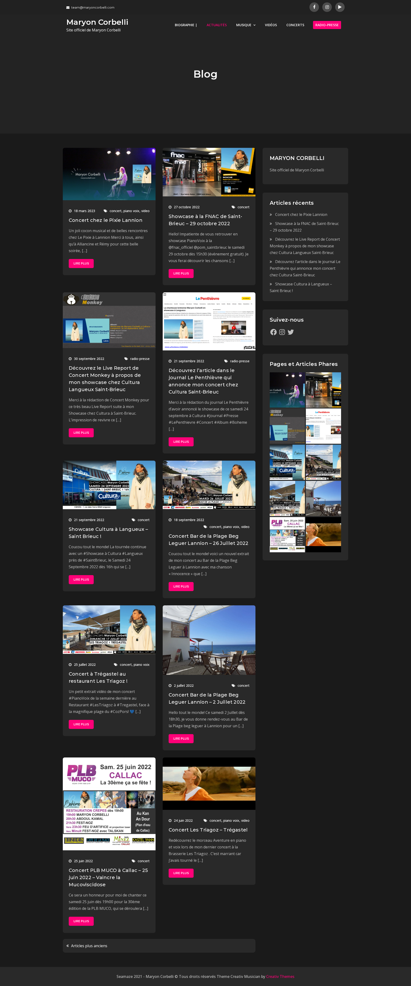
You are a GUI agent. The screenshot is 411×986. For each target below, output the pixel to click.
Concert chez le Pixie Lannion (105, 220)
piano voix (131, 211)
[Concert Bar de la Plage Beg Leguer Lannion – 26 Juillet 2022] (323, 462)
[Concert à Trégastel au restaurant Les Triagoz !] (287, 498)
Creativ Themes (280, 976)
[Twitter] (290, 332)
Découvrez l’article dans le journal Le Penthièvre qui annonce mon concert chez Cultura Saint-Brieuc (305, 268)
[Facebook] (273, 332)
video (145, 211)
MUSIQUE (243, 25)
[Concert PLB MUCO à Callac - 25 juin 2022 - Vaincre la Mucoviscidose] (287, 534)
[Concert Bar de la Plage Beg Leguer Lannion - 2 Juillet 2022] (323, 498)
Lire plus (81, 263)
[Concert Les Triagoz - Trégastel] (323, 534)
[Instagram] (282, 332)
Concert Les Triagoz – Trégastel (208, 830)
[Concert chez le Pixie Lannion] (287, 390)
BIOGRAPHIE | (186, 25)
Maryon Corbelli (97, 22)
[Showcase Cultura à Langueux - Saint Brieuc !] (287, 462)
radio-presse (140, 358)
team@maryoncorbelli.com (92, 7)
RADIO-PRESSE (327, 25)
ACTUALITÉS (217, 25)
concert (116, 211)
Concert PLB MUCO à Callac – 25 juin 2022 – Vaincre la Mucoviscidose (108, 877)
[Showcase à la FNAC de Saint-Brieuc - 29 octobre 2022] (323, 390)
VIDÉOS (271, 25)
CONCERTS (295, 25)
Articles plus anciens (89, 945)
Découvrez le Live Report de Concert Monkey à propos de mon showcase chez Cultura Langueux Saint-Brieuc (305, 246)
